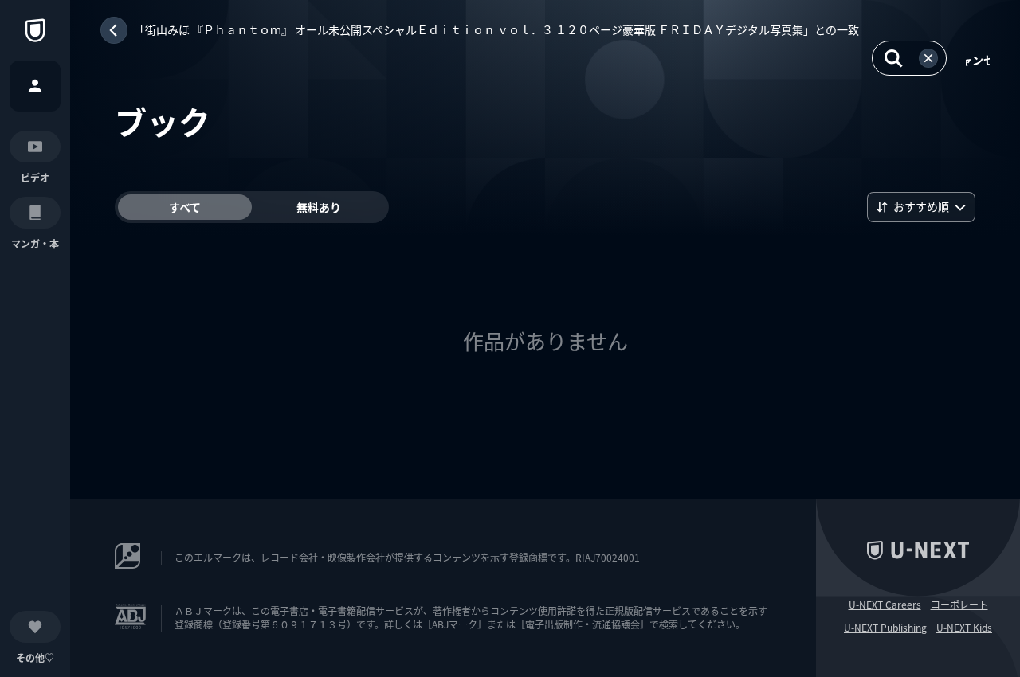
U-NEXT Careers (885, 604)
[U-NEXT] (35, 30)
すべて (185, 207)
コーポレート (959, 604)
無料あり (318, 207)
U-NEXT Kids (964, 627)
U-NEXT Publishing (885, 627)
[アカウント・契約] (35, 86)
